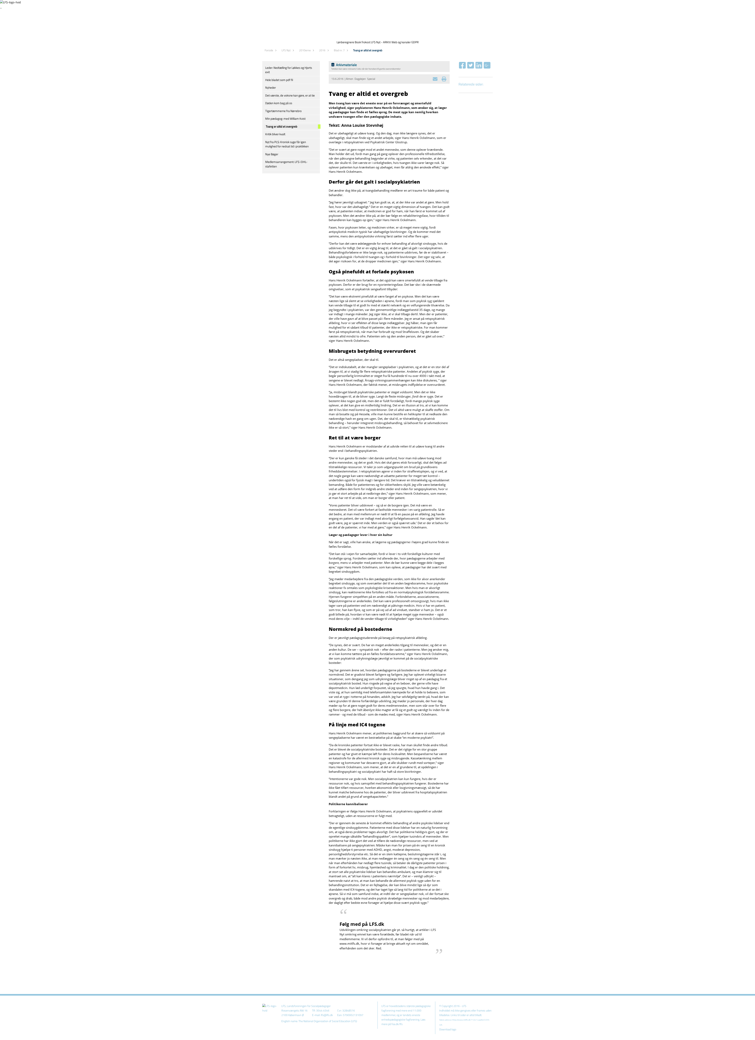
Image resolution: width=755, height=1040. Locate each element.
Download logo (447, 1029)
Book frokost (362, 42)
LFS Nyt (286, 50)
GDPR (415, 42)
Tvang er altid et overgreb (367, 50)
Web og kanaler (401, 42)
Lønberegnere (345, 42)
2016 (322, 50)
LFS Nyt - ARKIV (381, 42)
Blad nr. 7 (339, 50)
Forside (269, 50)
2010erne (305, 50)
